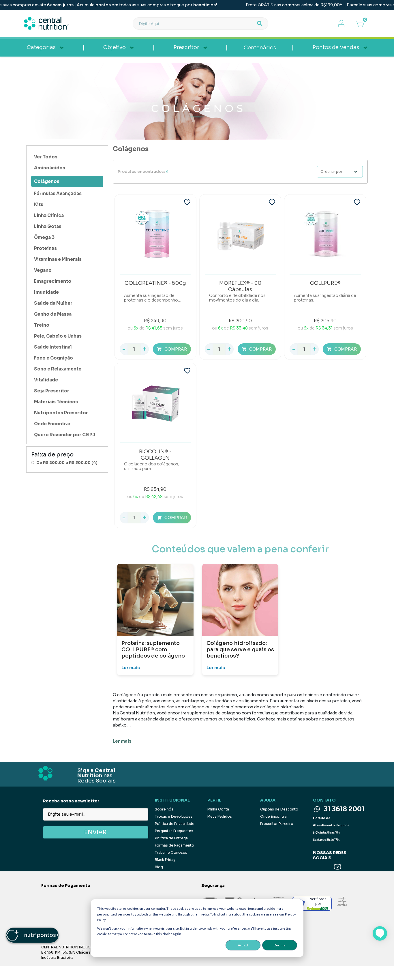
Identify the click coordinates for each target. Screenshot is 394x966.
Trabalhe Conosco (171, 852)
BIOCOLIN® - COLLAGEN (155, 454)
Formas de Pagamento (174, 845)
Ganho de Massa (53, 314)
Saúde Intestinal (53, 347)
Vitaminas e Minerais (58, 259)
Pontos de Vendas (336, 47)
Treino (41, 325)
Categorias (41, 47)
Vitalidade (46, 380)
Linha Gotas (47, 226)
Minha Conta (218, 809)
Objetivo (114, 47)
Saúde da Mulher (53, 303)
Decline (280, 945)
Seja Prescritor (51, 391)
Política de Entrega (171, 838)
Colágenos (46, 181)
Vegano (43, 270)
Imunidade (46, 292)
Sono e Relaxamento (58, 369)
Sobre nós (164, 809)
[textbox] (194, 23)
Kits (38, 204)
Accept (243, 945)
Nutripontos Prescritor (61, 412)
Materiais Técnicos (56, 402)
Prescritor (186, 47)
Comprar (175, 349)
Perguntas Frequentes (174, 831)
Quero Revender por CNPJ (64, 434)
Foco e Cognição (53, 358)
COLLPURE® (325, 283)
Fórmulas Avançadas (58, 193)
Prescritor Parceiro (276, 823)
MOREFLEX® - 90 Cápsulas (240, 286)
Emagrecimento (52, 281)
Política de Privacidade (174, 823)
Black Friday (165, 860)
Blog (159, 867)
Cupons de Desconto (279, 809)
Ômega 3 (44, 237)
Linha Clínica (49, 215)
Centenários (260, 47)
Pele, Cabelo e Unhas (58, 336)
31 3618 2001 (343, 809)
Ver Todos (45, 157)
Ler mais (130, 667)
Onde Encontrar (52, 423)
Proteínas (45, 248)
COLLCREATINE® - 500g (155, 283)
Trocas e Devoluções (174, 816)
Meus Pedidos (219, 816)
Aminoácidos (49, 168)
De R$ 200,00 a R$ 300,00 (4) (66, 462)
